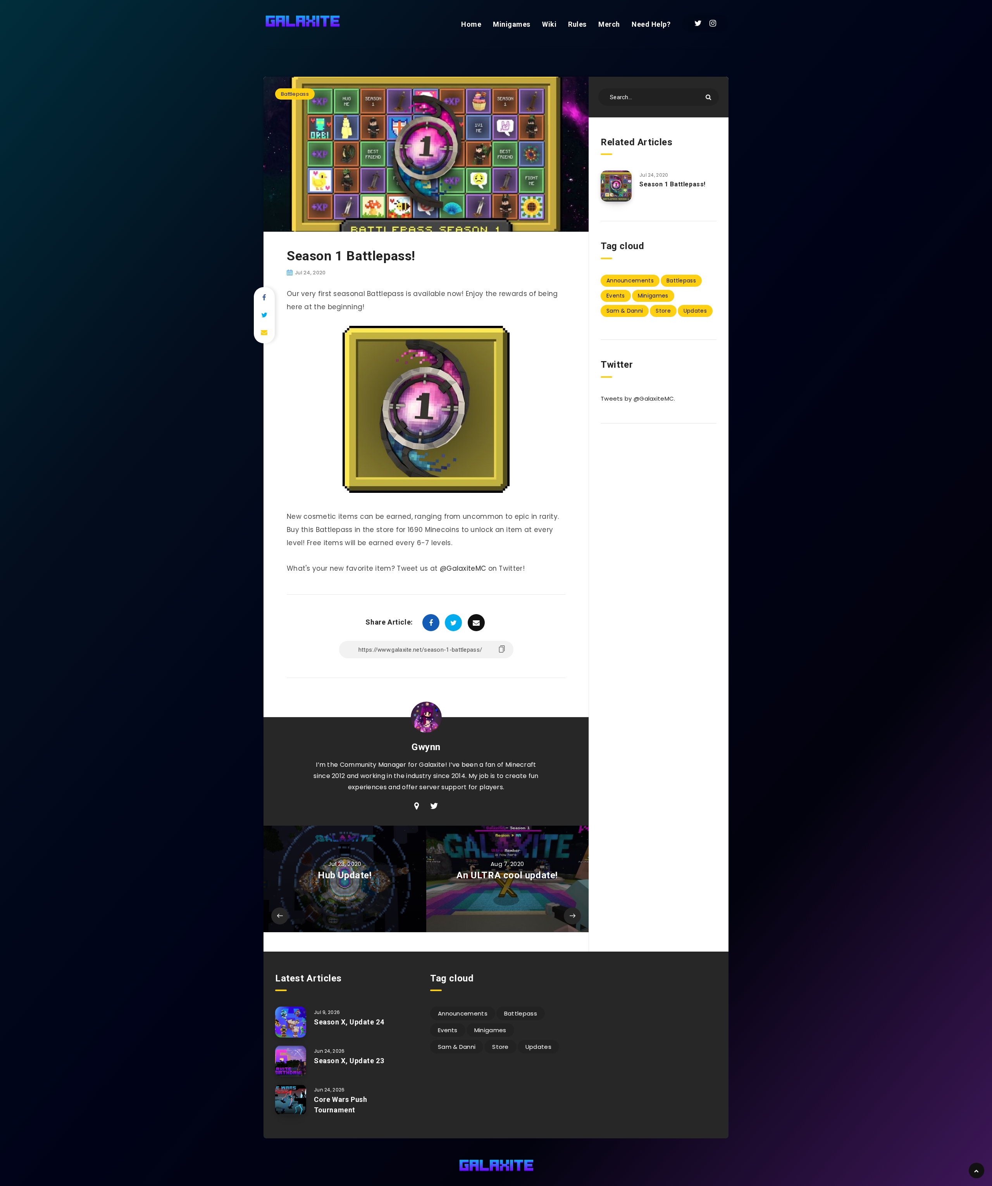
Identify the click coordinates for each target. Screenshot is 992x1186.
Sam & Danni (624, 311)
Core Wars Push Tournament (340, 1104)
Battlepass (295, 94)
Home (471, 24)
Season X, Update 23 (349, 1061)
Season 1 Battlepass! (672, 184)
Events (615, 296)
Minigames (511, 24)
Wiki (549, 24)
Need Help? (651, 24)
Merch (609, 24)
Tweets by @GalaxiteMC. (638, 398)
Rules (577, 24)
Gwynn (426, 747)
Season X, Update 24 (349, 1022)
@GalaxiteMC (463, 568)
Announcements (630, 280)
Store (663, 311)
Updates (695, 311)
